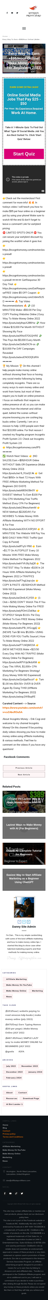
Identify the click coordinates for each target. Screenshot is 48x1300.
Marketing (37, 991)
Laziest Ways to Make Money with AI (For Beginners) (24, 828)
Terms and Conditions (13, 1137)
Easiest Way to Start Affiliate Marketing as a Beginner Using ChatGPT (24, 880)
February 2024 (14, 1078)
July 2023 (11, 1066)
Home (5, 1125)
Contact (22, 1092)
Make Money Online (16, 991)
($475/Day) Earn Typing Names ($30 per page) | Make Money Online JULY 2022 (23, 1028)
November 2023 (30, 1066)
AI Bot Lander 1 (14, 1104)
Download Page (31, 1098)
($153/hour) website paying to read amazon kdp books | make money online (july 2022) (23, 1015)
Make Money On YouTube (19, 985)
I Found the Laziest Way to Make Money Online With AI (24, 802)
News (9, 996)
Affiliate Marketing (16, 979)
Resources (11, 1098)
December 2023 (14, 1072)
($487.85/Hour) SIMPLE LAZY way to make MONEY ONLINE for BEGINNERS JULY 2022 (23, 1042)
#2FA (21, 1051)
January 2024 (35, 1072)
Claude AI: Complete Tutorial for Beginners (24, 854)
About (9, 1092)
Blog (5, 1128)
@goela (9, 1051)
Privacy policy (9, 1134)
